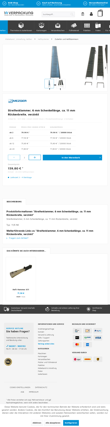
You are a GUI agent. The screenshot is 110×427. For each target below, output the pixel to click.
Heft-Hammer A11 (21, 289)
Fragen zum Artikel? (18, 238)
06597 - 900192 (17, 346)
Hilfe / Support (44, 338)
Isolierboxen (42, 374)
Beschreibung (14, 201)
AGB (22, 392)
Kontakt (41, 332)
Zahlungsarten (43, 341)
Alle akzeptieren (53, 423)
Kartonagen (42, 356)
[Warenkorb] (100, 16)
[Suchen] (72, 14)
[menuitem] (58, 14)
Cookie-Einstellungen (20, 387)
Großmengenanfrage (46, 329)
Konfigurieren (71, 423)
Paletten (41, 365)
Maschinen (42, 353)
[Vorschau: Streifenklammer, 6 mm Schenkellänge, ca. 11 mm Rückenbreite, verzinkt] (49, 83)
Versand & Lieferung (46, 335)
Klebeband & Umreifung (47, 368)
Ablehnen (37, 423)
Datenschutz (41, 387)
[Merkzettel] (86, 14)
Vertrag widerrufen (46, 344)
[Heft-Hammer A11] (20, 271)
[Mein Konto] (93, 14)
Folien (40, 371)
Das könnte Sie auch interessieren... (26, 251)
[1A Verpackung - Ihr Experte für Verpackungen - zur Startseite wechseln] (18, 15)
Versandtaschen (44, 359)
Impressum (33, 392)
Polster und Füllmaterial (47, 362)
